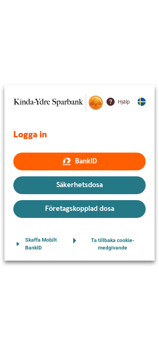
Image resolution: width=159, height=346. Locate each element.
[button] (79, 161)
